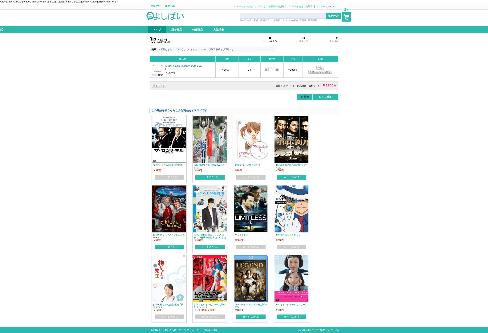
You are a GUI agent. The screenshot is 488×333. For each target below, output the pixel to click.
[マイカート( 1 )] (346, 17)
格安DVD (170, 6)
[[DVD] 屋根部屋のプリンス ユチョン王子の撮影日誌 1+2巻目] (210, 187)
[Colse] (273, 49)
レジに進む (325, 96)
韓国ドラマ (266, 20)
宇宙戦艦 (312, 20)
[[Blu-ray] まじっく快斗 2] (291, 187)
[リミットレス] (251, 187)
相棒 (256, 20)
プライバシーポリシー (189, 330)
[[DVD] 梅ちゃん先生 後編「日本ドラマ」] (169, 257)
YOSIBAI (321, 330)
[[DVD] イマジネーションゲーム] (291, 257)
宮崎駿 (303, 20)
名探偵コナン (280, 20)
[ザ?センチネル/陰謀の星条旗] (169, 117)
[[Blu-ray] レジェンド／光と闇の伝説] (251, 257)
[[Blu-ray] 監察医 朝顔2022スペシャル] (210, 117)
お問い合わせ (169, 330)
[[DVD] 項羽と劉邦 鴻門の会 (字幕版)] (291, 117)
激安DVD (156, 6)
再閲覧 (305, 96)
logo (165, 16)
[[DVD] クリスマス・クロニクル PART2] (169, 187)
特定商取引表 (210, 330)
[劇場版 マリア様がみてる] (251, 117)
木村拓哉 (293, 20)
